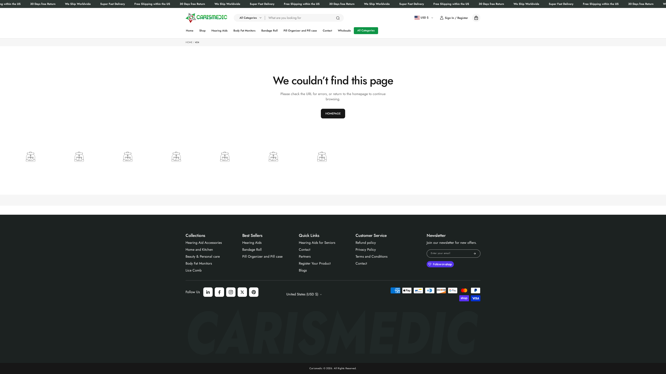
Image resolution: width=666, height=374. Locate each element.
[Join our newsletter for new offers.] (475, 254)
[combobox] (304, 17)
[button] (249, 17)
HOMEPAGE (333, 113)
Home (189, 42)
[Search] (338, 18)
